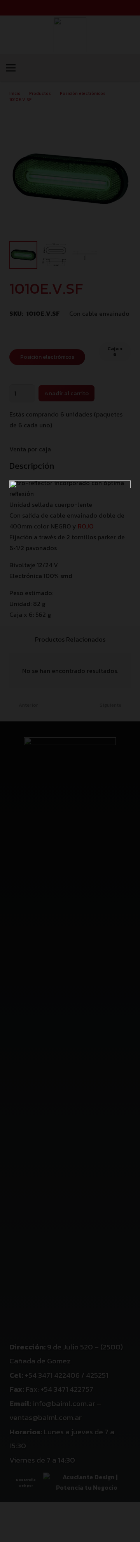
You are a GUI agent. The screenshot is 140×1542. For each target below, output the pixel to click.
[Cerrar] (130, 9)
